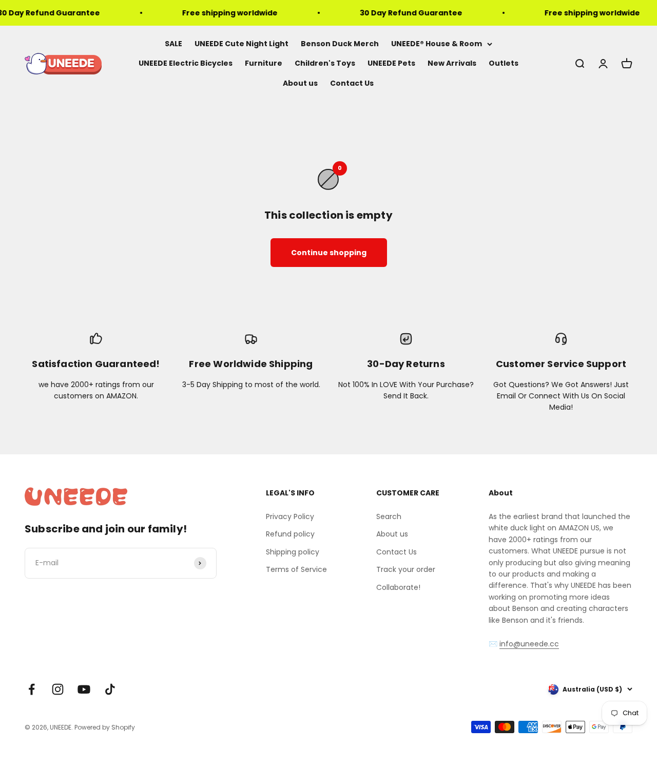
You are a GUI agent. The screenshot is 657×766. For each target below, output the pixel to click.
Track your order (405, 569)
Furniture (263, 64)
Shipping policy (292, 552)
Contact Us (352, 83)
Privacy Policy (290, 516)
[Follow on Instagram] (58, 689)
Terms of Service (296, 569)
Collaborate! (398, 587)
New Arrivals (452, 64)
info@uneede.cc (529, 644)
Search (388, 516)
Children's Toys (325, 64)
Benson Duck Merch (340, 44)
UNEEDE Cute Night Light (241, 44)
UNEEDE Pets (391, 64)
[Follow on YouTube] (84, 689)
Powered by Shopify (104, 727)
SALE (173, 44)
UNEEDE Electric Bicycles (186, 64)
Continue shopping (328, 252)
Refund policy (290, 534)
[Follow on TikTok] (110, 689)
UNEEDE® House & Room (436, 44)
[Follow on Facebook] (31, 689)
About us (300, 83)
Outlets (503, 64)
